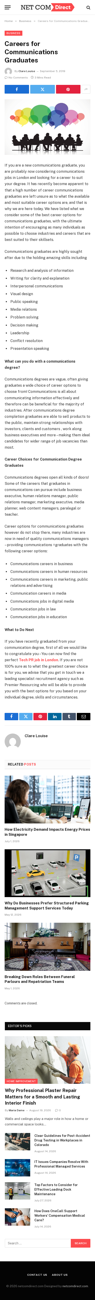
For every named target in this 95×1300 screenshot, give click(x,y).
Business (13, 33)
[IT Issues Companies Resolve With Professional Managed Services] (17, 1167)
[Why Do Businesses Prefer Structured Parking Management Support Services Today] (47, 873)
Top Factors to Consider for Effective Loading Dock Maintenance (56, 1189)
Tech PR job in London (38, 660)
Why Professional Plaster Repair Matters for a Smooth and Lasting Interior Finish (42, 1097)
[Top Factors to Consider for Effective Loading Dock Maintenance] (17, 1191)
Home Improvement (21, 1081)
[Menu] (8, 7)
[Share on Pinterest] (68, 89)
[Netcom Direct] (47, 7)
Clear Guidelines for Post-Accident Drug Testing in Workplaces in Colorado (62, 1140)
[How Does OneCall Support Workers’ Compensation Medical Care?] (17, 1217)
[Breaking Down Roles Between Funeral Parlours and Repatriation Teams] (47, 947)
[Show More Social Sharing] (86, 89)
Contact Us (37, 1274)
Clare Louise (26, 71)
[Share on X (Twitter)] (42, 89)
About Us (60, 1274)
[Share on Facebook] (17, 89)
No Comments (18, 77)
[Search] (88, 7)
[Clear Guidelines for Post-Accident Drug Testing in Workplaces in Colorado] (17, 1141)
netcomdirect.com (75, 1286)
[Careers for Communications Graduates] (47, 127)
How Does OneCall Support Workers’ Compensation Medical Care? (59, 1215)
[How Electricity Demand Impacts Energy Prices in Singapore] (47, 799)
